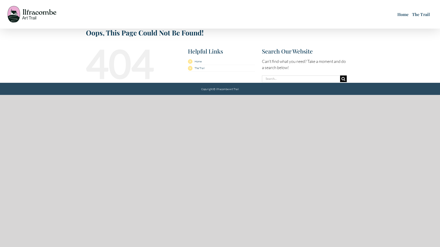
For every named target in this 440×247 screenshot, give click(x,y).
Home (198, 61)
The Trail (200, 68)
